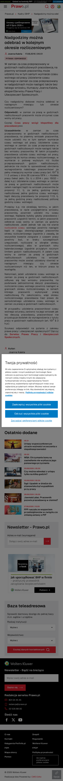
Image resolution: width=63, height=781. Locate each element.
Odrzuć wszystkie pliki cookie (31, 413)
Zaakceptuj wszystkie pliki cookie (31, 404)
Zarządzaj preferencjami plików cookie (31, 420)
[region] (32, 390)
